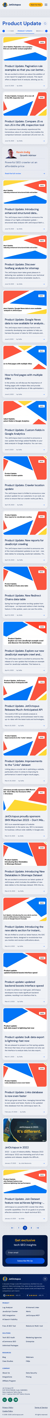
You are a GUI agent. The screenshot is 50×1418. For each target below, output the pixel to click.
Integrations (7, 1377)
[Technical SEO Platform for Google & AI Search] (11, 4)
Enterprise (30, 1341)
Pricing (28, 1377)
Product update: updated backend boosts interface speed (24, 983)
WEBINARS (40, 31)
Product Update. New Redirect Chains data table (23, 597)
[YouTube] (16, 1400)
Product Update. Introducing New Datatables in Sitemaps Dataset (25, 873)
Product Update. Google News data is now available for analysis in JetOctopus (24, 323)
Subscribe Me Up (25, 1261)
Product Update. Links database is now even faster (24, 1094)
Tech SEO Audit (8, 1337)
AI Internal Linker (32, 1307)
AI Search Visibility (9, 1319)
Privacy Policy (7, 1407)
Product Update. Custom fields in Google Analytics (24, 432)
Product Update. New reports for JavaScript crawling (24, 542)
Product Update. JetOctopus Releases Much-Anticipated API (23, 707)
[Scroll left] (3, 31)
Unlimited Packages (10, 1345)
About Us (6, 1373)
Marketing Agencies (34, 1337)
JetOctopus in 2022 (17, 1147)
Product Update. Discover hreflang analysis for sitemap (22, 266)
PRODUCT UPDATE (25, 31)
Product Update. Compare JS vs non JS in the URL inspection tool (24, 123)
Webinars (29, 1357)
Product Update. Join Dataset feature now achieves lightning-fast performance (24, 1202)
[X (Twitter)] (10, 1400)
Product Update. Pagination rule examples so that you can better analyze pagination (24, 69)
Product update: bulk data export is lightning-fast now (24, 1039)
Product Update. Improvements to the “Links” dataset (23, 763)
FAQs (28, 1361)
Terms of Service (41, 1407)
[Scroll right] (46, 31)
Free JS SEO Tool (9, 1326)
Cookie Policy (7, 1411)
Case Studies (7, 1361)
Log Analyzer (7, 1307)
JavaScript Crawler (10, 1311)
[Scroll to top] (45, 1279)
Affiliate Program (9, 1381)
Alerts (28, 1311)
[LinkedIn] (4, 1400)
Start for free (36, 5)
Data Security (31, 1373)
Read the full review (13, 173)
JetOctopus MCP (33, 1315)
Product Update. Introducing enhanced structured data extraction (22, 213)
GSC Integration (8, 1315)
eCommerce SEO (9, 1341)
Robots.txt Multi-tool (34, 1326)
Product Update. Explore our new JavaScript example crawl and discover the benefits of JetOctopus (24, 656)
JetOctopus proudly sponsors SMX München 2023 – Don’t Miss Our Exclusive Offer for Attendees (25, 820)
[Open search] (45, 23)
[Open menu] (46, 4)
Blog (4, 1357)
